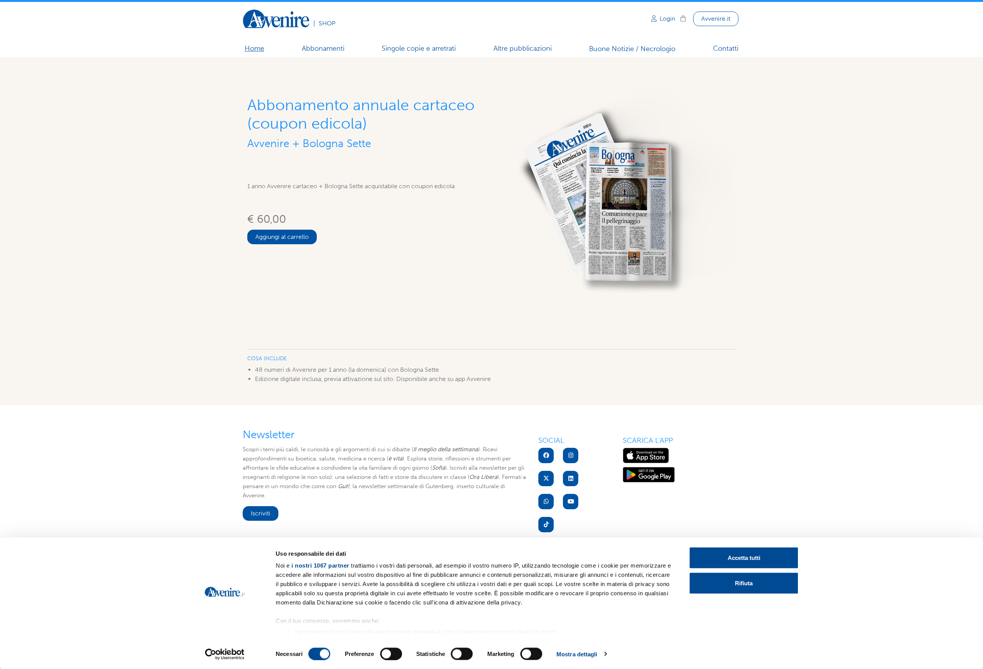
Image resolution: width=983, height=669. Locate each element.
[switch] (391, 653)
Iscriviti (260, 513)
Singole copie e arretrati (419, 48)
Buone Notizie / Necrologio (632, 49)
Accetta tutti (744, 558)
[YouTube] (570, 501)
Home (254, 48)
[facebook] (546, 455)
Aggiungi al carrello (282, 236)
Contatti (725, 48)
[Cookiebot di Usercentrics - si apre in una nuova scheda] (224, 654)
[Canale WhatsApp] (546, 501)
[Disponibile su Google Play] (649, 474)
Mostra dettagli (576, 654)
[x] (546, 478)
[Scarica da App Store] (646, 455)
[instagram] (570, 455)
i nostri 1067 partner (320, 565)
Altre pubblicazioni (522, 48)
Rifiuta (744, 583)
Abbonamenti (323, 48)
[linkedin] (570, 478)
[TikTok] (546, 524)
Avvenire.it (715, 18)
